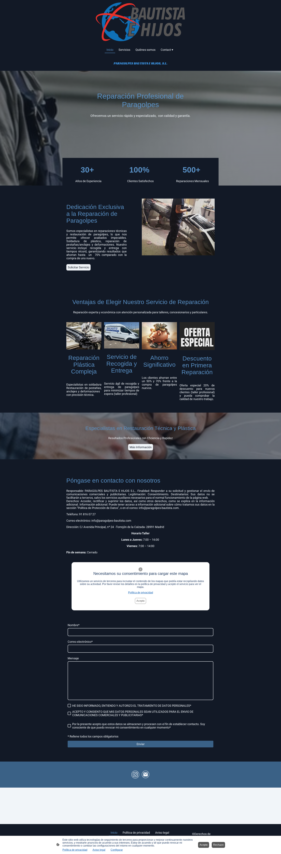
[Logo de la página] (140, 21)
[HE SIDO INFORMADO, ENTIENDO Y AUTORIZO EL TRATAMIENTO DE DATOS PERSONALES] (69, 705)
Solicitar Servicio (78, 267)
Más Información (141, 447)
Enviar (141, 744)
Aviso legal (99, 849)
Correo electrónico (80, 641)
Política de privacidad (140, 592)
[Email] (146, 774)
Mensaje (73, 658)
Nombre (74, 625)
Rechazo (218, 844)
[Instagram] (135, 774)
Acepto (140, 600)
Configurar (117, 849)
